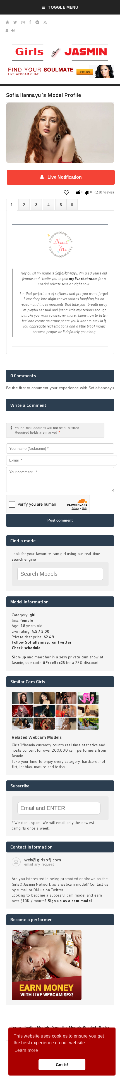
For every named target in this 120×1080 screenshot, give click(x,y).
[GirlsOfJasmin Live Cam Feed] (45, 22)
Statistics (48, 204)
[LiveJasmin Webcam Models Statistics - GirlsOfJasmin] (60, 46)
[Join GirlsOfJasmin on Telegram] (37, 22)
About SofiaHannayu (11, 205)
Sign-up (19, 657)
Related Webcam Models (37, 737)
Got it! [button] (62, 1064)
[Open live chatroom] (60, 247)
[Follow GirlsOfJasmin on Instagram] (23, 22)
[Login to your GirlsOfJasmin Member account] (13, 30)
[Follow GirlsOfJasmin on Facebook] (30, 22)
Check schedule (26, 647)
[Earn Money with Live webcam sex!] (46, 932)
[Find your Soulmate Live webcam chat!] (60, 66)
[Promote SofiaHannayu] (60, 204)
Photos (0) (24, 204)
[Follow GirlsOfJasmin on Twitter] (15, 22)
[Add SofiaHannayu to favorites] (66, 192)
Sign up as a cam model (70, 900)
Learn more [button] (26, 1050)
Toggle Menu (63, 7)
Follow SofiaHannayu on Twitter (41, 642)
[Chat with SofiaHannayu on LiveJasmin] (60, 110)
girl (33, 614)
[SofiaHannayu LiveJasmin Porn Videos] (72, 204)
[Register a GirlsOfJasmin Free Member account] (7, 30)
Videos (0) (36, 204)
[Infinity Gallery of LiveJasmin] (7, 22)
